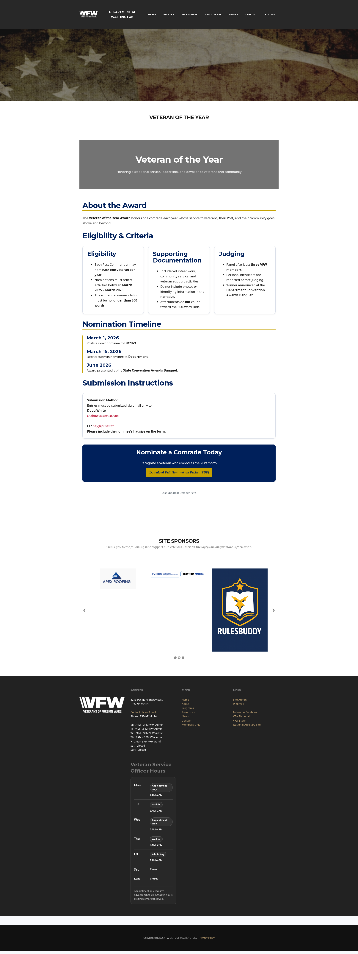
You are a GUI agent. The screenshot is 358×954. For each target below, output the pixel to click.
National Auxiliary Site (247, 724)
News (185, 716)
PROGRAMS (188, 14)
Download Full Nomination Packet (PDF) (179, 472)
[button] (84, 609)
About (185, 704)
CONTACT (251, 14)
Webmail (238, 704)
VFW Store (239, 720)
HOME (152, 14)
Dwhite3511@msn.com (103, 416)
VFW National (241, 716)
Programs (188, 708)
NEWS (232, 14)
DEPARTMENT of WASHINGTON (122, 14)
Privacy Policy (207, 937)
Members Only (191, 724)
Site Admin (240, 699)
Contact (186, 720)
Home (185, 699)
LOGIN (269, 14)
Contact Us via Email (143, 712)
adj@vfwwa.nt (103, 426)
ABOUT (167, 14)
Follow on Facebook (245, 712)
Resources (188, 712)
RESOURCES (212, 14)
